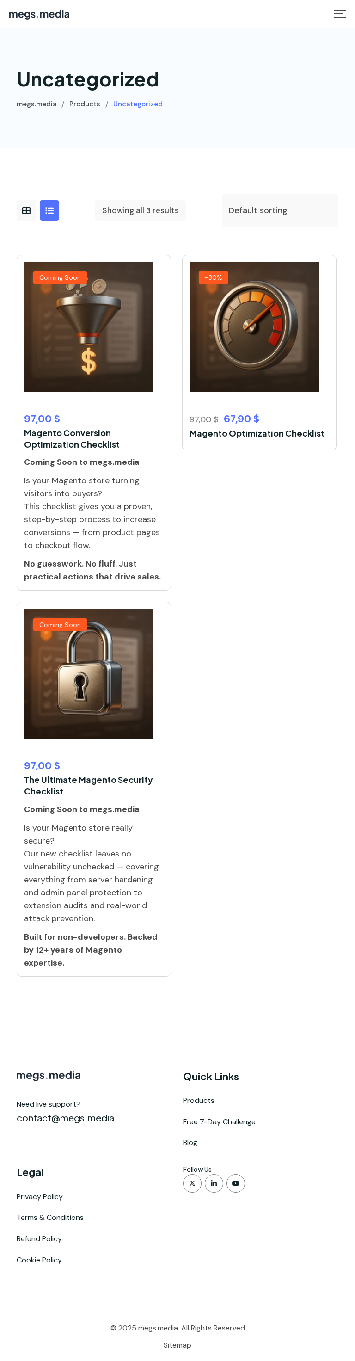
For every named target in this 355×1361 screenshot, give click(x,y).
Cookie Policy (39, 1260)
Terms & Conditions (50, 1217)
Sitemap (177, 1345)
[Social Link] (192, 1183)
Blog (190, 1142)
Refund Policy (39, 1239)
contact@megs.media (65, 1117)
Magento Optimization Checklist (257, 433)
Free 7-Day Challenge (219, 1122)
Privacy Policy (40, 1196)
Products (198, 1100)
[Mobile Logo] (39, 14)
